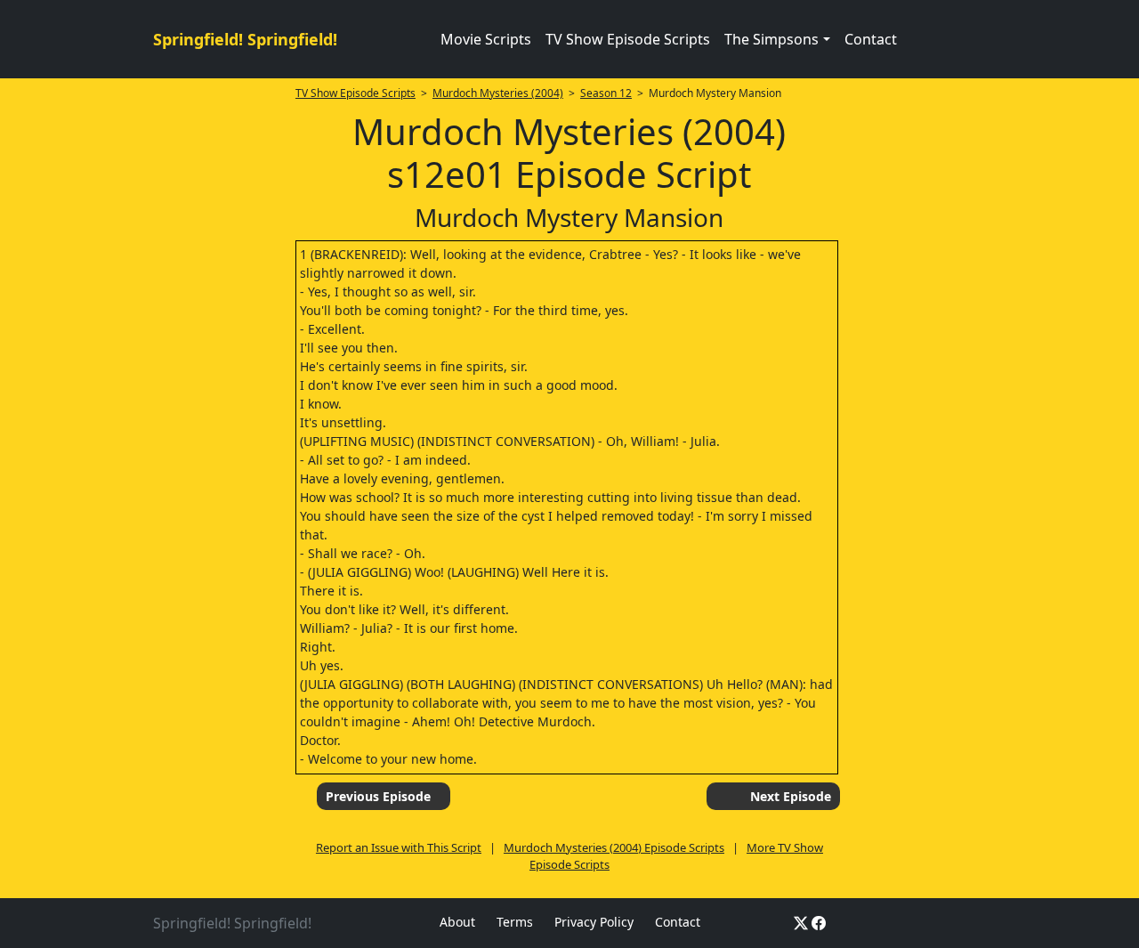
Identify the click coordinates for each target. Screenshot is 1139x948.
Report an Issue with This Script (398, 847)
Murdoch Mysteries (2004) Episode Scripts (614, 847)
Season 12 (606, 93)
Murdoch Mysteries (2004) (497, 93)
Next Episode (790, 796)
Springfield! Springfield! (245, 39)
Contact (870, 39)
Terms (515, 921)
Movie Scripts (485, 39)
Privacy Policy (594, 921)
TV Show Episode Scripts (627, 39)
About (457, 921)
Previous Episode (378, 796)
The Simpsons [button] (771, 39)
